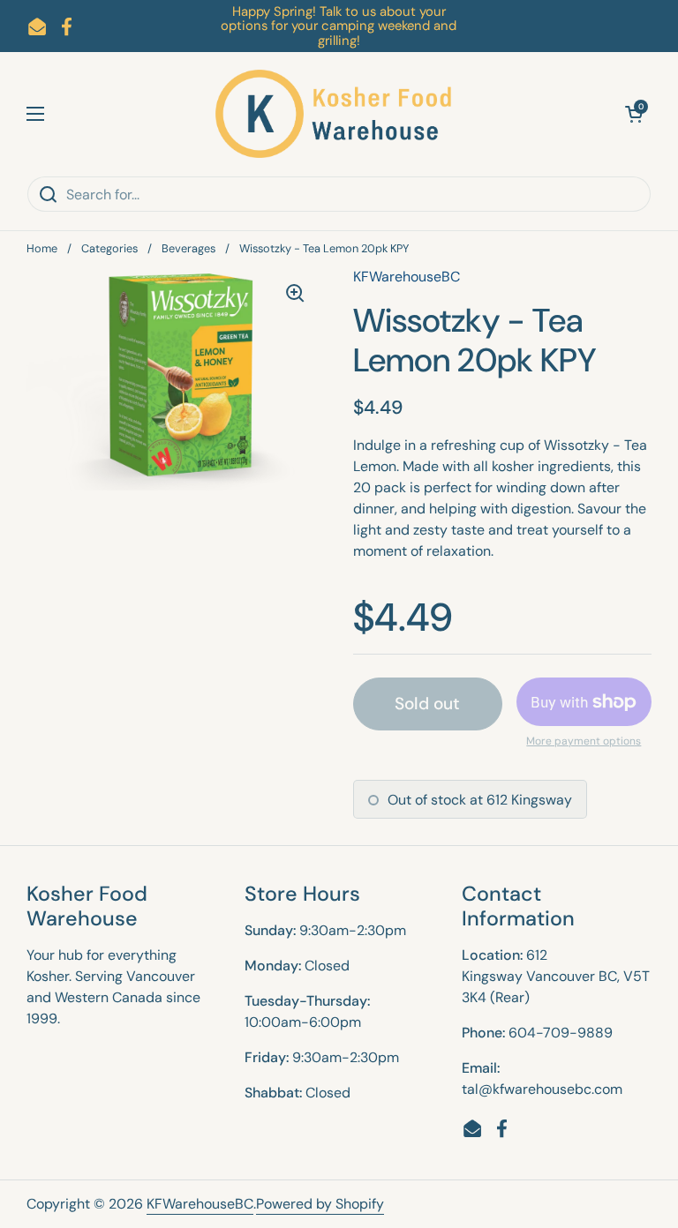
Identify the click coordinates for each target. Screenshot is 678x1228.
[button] (634, 113)
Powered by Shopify (320, 1203)
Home (41, 248)
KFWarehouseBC (200, 1203)
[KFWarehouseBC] (334, 114)
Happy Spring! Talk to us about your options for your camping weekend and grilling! (338, 26)
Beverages (188, 248)
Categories (109, 248)
